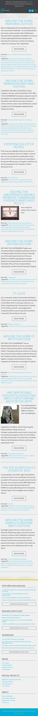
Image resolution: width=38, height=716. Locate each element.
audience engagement (7, 378)
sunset (29, 2)
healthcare (4, 130)
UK (36, 380)
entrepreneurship (29, 62)
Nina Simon (31, 380)
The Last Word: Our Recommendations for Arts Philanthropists (15, 594)
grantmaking (27, 128)
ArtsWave (20, 58)
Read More (19, 49)
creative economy (19, 563)
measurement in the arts (23, 229)
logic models (12, 229)
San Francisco (18, 68)
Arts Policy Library (7, 684)
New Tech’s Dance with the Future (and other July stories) (18, 648)
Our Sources (5, 702)
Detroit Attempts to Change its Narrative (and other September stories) (16, 642)
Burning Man (4, 281)
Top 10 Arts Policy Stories (13, 510)
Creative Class (5, 227)
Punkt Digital (20, 713)
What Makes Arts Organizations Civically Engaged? (16, 615)
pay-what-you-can (25, 130)
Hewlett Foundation (17, 64)
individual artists (9, 283)
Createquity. (5, 10)
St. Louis (19, 293)
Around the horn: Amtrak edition (19, 242)
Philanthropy (17, 54)
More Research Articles (19, 628)
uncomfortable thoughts (19, 457)
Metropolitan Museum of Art (9, 66)
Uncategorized (12, 277)
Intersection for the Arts (29, 64)
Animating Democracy (15, 376)
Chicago (32, 225)
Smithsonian (25, 508)
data (22, 126)
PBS (16, 283)
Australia (26, 124)
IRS (6, 508)
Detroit (3, 565)
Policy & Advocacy (26, 54)
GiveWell (20, 128)
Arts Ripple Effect (18, 225)
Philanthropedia (19, 565)
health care (26, 506)
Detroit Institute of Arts (7, 62)
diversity (16, 62)
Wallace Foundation (6, 382)
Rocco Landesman (16, 508)
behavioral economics (30, 279)
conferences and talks (30, 326)
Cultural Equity (6, 669)
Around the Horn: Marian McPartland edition (19, 83)
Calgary (10, 182)
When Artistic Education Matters (11, 617)
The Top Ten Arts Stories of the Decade (13, 639)
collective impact (13, 281)
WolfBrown (27, 510)
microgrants (8, 565)
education (21, 62)
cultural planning (28, 182)
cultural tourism (30, 60)
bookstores (32, 124)
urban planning (22, 283)
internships (10, 130)
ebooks (3, 128)
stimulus (8, 457)
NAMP (25, 380)
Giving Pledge (7, 64)
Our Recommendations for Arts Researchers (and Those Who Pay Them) (19, 590)
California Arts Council (20, 378)
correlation (22, 60)
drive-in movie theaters (30, 126)
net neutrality (33, 66)
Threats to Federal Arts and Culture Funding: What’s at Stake (19, 600)
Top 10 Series (6, 686)
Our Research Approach (8, 698)
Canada (15, 182)
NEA (9, 508)
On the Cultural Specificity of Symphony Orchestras (16, 597)
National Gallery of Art (23, 66)
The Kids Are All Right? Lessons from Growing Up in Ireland (18, 624)
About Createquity (7, 696)
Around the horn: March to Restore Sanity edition (19, 522)
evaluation (15, 227)
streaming (32, 68)
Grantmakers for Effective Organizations (12, 380)
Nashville (16, 130)
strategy (10, 231)
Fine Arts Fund (18, 506)
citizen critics (4, 126)
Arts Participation (7, 665)
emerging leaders (10, 128)
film (17, 128)
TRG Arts (11, 71)
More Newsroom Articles (19, 652)
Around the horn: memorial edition (19, 22)
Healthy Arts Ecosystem (8, 700)
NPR (2, 68)
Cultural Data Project (14, 126)
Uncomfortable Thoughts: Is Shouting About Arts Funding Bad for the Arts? (19, 397)
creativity (20, 182)
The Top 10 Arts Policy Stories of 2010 (19, 469)
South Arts (25, 68)
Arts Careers (5, 663)
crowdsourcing (28, 563)
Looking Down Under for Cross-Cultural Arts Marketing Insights (17, 620)
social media (28, 565)
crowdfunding (22, 281)
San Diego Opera (8, 68)
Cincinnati (3, 60)
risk (6, 231)
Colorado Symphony (13, 60)
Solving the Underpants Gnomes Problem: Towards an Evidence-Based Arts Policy (19, 197)
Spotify (18, 132)
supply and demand (18, 231)
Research (3, 56)
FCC (2, 64)
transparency (4, 71)
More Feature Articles (19, 604)
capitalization (27, 58)
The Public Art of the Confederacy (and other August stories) (19, 645)
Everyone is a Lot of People (19, 145)
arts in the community (15, 179)
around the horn (13, 58)
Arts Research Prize (7, 681)
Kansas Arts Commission (21, 455)
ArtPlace (11, 225)
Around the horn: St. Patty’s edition (19, 337)
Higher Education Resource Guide (11, 679)
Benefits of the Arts (7, 667)
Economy (10, 54)
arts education (22, 561)
